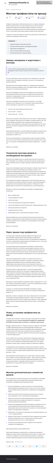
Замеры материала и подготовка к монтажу (20, 44)
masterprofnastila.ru (19, 2)
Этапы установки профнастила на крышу (20, 50)
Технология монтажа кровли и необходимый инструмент (23, 46)
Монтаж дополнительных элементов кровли (20, 53)
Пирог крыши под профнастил (17, 48)
